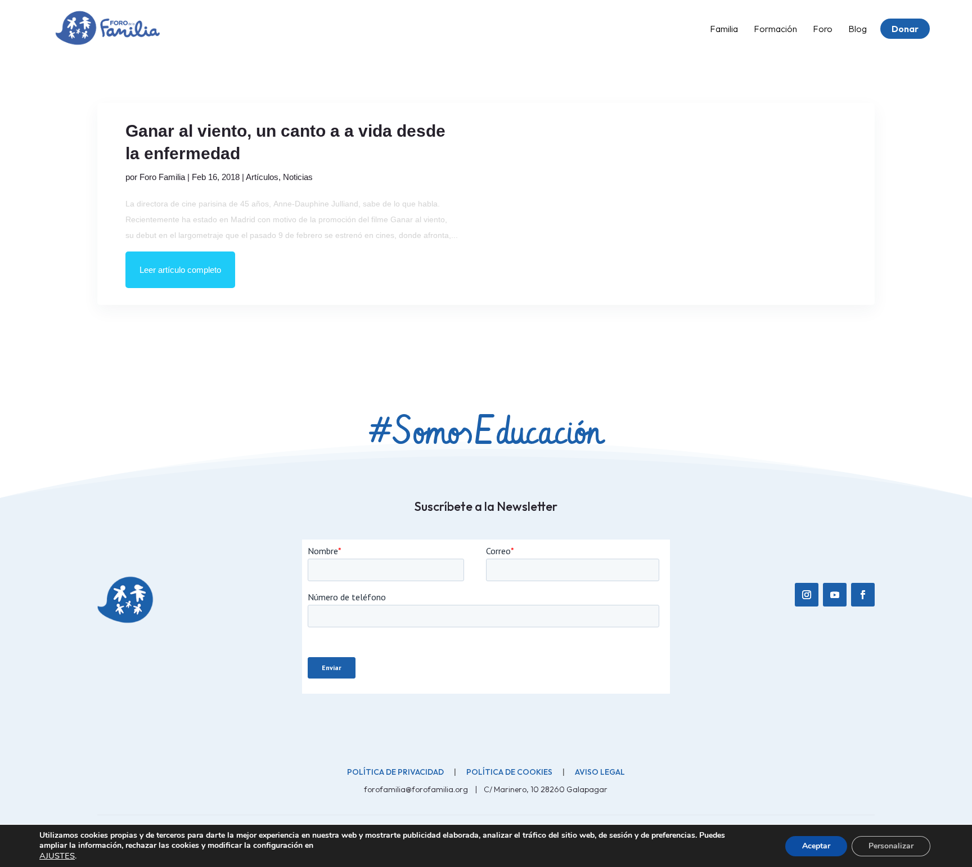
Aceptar (816, 846)
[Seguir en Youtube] (835, 595)
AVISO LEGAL (600, 772)
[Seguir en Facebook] (863, 595)
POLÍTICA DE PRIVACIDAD (395, 772)
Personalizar (891, 846)
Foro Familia (162, 177)
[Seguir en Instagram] (806, 595)
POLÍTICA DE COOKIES (509, 772)
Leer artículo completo (180, 270)
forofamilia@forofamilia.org (417, 789)
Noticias (298, 177)
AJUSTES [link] (57, 855)
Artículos (262, 177)
